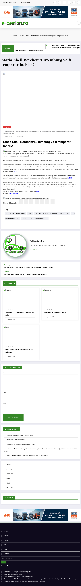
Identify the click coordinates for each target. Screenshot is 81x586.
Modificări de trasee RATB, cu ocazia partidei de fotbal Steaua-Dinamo (28, 267)
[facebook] (21, 201)
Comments (6, 373)
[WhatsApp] (47, 201)
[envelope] (37, 201)
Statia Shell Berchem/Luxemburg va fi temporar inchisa (37, 131)
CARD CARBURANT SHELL (12, 131)
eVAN (8, 478)
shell (21, 131)
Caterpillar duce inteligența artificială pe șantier (19, 314)
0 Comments (20, 136)
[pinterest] (42, 201)
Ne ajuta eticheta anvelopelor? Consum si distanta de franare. (25, 274)
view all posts (33, 250)
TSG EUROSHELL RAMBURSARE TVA (34, 218)
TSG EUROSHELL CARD (57, 131)
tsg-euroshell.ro (14, 193)
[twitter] (26, 201)
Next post (6, 271)
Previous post (7, 265)
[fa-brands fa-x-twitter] (69, 2)
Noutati (38, 191)
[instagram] (59, 2)
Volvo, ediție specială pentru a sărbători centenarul (22, 50)
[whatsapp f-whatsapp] (74, 2)
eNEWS (7, 127)
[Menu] (73, 23)
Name (4, 392)
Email (4, 403)
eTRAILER (10, 474)
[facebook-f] (55, 2)
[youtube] (64, 2)
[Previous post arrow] (76, 266)
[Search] (79, 22)
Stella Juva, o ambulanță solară (55, 312)
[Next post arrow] (76, 274)
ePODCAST (10, 487)
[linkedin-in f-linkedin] (78, 2)
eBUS (8, 483)
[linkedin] (31, 201)
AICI (15, 171)
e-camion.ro (8, 136)
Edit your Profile (57, 245)
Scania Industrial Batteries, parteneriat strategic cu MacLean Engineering (27, 455)
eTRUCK (9, 469)
